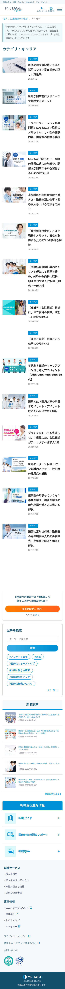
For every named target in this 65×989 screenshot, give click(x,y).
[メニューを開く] (59, 9)
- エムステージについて (16, 907)
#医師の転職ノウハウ (21, 683)
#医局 (37, 657)
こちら (36, 615)
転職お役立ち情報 (19, 19)
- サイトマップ (12, 920)
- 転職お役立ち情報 (14, 886)
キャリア (33, 59)
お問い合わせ (11, 950)
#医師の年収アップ (20, 677)
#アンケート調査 (19, 657)
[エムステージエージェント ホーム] (12, 9)
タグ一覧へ (52, 690)
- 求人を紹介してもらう (16, 880)
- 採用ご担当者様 (13, 892)
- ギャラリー (10, 926)
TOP (4, 19)
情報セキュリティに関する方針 (20, 943)
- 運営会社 (9, 914)
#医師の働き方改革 (20, 670)
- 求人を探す (10, 873)
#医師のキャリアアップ (22, 663)
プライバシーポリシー (15, 936)
